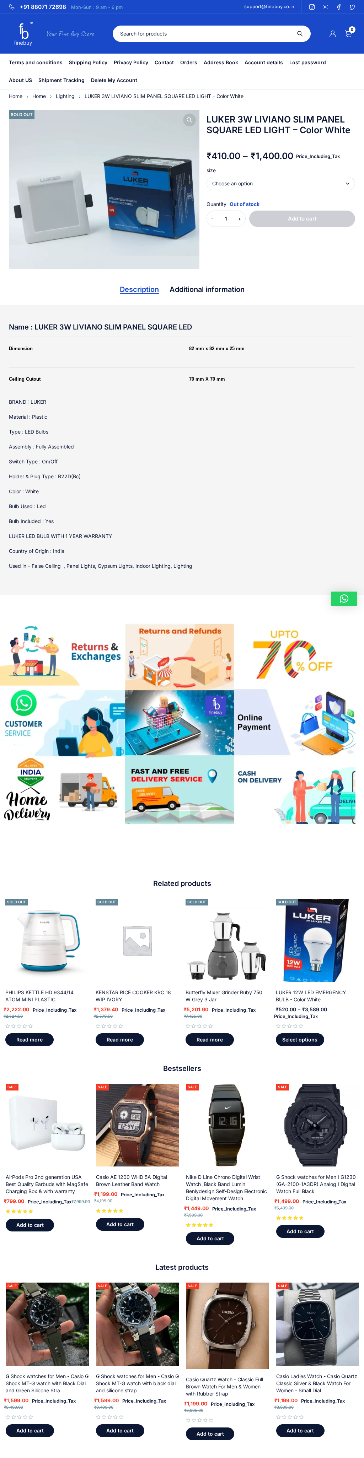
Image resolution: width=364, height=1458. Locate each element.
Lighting (65, 96)
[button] (189, 120)
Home (15, 96)
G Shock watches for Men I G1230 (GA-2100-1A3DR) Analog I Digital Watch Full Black (316, 1184)
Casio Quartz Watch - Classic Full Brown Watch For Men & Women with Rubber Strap (224, 1386)
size (211, 170)
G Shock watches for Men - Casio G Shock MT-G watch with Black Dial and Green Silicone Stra (47, 1383)
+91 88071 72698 (43, 7)
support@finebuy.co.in (269, 6)
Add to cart (302, 218)
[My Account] (333, 34)
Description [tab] (139, 289)
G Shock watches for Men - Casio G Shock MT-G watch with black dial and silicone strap (137, 1383)
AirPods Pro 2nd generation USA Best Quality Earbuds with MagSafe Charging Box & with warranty (47, 1184)
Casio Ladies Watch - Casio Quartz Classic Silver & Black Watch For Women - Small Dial (316, 1383)
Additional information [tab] (207, 289)
